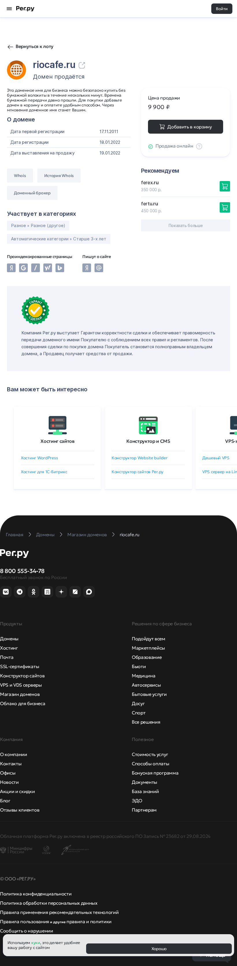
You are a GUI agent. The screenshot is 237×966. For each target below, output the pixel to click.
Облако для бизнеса (22, 703)
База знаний (145, 791)
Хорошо (158, 948)
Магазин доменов (20, 694)
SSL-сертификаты (19, 666)
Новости (9, 782)
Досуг (138, 703)
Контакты (10, 763)
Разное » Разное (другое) (38, 225)
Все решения (146, 722)
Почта (6, 657)
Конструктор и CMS (148, 441)
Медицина (143, 676)
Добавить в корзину (189, 127)
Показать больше (186, 225)
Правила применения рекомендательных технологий (59, 912)
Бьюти (139, 666)
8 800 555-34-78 (22, 571)
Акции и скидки (17, 791)
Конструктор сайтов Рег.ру (137, 471)
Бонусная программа (155, 773)
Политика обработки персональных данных (48, 903)
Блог (5, 800)
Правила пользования (24, 921)
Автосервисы (146, 685)
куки (35, 942)
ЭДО (137, 800)
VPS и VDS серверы (21, 685)
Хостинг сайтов (57, 441)
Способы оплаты (150, 763)
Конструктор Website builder (139, 457)
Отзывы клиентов (19, 810)
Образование (147, 657)
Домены (9, 638)
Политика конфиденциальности (35, 894)
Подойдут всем (148, 638)
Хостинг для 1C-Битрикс (44, 471)
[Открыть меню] (9, 8)
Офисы (7, 773)
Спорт (138, 713)
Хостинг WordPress (39, 457)
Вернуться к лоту (34, 46)
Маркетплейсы (148, 648)
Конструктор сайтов (22, 676)
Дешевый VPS (215, 457)
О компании (13, 754)
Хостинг (9, 648)
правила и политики (89, 921)
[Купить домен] (225, 186)
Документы (144, 782)
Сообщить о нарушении (26, 931)
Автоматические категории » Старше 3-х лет (58, 238)
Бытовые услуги (149, 694)
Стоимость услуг (150, 754)
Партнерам (144, 810)
